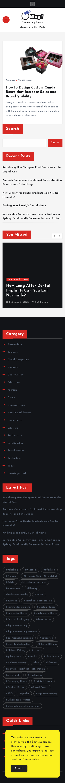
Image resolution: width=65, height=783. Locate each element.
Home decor (15, 420)
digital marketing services (22, 631)
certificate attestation (38, 600)
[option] (32, 275)
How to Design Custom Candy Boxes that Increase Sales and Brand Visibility (31, 92)
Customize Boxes (17, 613)
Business (10, 80)
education (47, 638)
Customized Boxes (46, 613)
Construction (15, 374)
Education (14, 382)
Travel (11, 466)
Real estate (15, 435)
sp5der (25, 693)
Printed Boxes (44, 681)
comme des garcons (18, 607)
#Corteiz (31, 569)
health (33, 656)
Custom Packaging (18, 619)
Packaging (36, 675)
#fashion (50, 569)
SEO (10, 693)
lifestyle (52, 662)
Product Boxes (15, 687)
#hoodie (12, 576)
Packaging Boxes (17, 681)
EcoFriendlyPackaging (20, 638)
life (37, 662)
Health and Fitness (18, 279)
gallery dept (14, 656)
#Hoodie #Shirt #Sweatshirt (41, 576)
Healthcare (52, 656)
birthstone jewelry (17, 594)
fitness (38, 650)
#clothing (12, 569)
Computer (14, 367)
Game (11, 397)
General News (16, 405)
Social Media (16, 450)
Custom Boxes (47, 607)
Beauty (33, 588)
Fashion (12, 390)
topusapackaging (47, 693)
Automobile (15, 344)
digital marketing (17, 625)
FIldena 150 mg (16, 650)
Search (12, 129)
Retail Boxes (40, 687)
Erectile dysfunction (19, 644)
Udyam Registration (19, 700)
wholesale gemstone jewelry (23, 706)
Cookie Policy (31, 759)
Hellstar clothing (17, 662)
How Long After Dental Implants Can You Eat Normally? (28, 290)
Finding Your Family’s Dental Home (25, 205)
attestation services (34, 582)
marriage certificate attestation (26, 669)
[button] (54, 236)
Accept (19, 768)
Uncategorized (17, 473)
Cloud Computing (18, 359)
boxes (40, 594)
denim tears (44, 619)
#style (10, 582)
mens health (14, 675)
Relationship (15, 443)
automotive (14, 588)
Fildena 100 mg (48, 644)
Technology (14, 458)
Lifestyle (13, 428)
